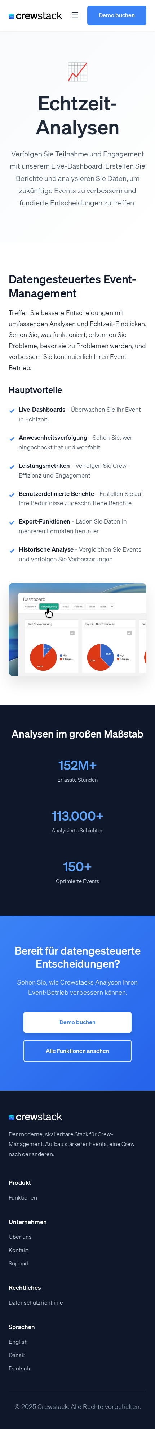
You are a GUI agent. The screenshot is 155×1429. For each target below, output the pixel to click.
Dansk (17, 1355)
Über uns (20, 1237)
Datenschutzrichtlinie (36, 1302)
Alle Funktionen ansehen (77, 1051)
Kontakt (18, 1250)
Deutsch (19, 1368)
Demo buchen (117, 15)
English (18, 1342)
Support (19, 1263)
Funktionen (23, 1197)
